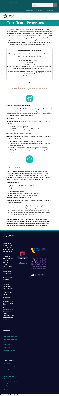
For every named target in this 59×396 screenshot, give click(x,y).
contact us (31, 44)
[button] (55, 16)
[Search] (55, 5)
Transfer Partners (49, 10)
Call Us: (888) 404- (9, 2)
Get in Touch (39, 10)
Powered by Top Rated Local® (9, 395)
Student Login (29, 10)
